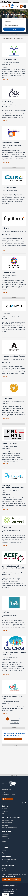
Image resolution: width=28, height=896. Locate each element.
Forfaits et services (11, 817)
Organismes (5, 809)
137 (20, 719)
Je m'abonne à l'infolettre (13, 739)
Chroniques (5, 836)
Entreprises (5, 811)
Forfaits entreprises (7, 822)
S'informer (6, 831)
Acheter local (8, 866)
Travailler (6, 848)
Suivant (14, 722)
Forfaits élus (5, 825)
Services (4, 868)
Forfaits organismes (7, 820)
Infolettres (4, 844)
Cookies (5, 894)
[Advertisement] (14, 760)
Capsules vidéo (6, 839)
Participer (6, 857)
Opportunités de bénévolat (9, 859)
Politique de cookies (8, 891)
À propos (4, 792)
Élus (3, 813)
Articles (4, 841)
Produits (4, 870)
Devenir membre (6, 789)
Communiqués (5, 834)
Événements (5, 862)
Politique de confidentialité (9, 890)
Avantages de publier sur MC (9, 827)
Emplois (4, 850)
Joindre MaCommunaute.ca (9, 794)
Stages (3, 853)
